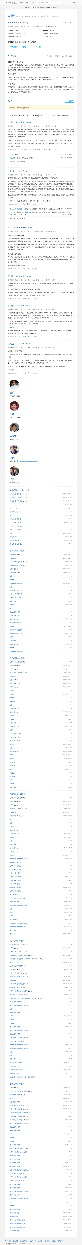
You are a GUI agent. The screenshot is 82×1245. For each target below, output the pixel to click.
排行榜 (47, 1241)
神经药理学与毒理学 (16, 673)
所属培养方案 (67, 23)
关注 (14, 47)
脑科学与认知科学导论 (17, 995)
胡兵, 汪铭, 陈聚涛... (16, 494)
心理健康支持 (24, 1241)
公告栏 (53, 1241)
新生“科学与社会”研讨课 (17, 1063)
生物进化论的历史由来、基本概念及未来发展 (24, 959)
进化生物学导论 (14, 1073)
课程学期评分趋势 (62, 116)
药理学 (12, 680)
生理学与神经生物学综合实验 (19, 859)
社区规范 (15, 1241)
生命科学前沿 (14, 1066)
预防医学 (12, 762)
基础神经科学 (14, 894)
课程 (27, 3)
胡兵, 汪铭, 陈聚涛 (15, 519)
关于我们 (8, 1241)
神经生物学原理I (15, 612)
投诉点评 (33, 1241)
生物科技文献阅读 (15, 966)
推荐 (25, 47)
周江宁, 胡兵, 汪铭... (16, 497)
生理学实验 (13, 555)
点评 (21, 3)
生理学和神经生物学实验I (17, 898)
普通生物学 (13, 576)
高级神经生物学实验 (16, 565)
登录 (74, 3)
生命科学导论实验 (15, 662)
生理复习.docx (12, 201)
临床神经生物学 (14, 1213)
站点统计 (40, 1241)
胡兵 (11, 515)
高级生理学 (13, 787)
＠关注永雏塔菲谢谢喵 (27, 213)
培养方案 (60, 1241)
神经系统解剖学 (14, 751)
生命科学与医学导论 (16, 562)
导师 (33, 3)
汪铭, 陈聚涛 (13, 537)
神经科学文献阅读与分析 (17, 1220)
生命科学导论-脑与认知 (17, 977)
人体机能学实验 (14, 615)
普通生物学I (13, 601)
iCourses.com (35, 7)
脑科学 (12, 855)
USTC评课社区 (11, 2)
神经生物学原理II (15, 1012)
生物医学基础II (14, 902)
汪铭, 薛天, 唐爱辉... (16, 501)
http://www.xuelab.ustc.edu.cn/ (28, 461)
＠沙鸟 (22, 158)
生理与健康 (13, 969)
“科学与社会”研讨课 (16, 1070)
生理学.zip (11, 327)
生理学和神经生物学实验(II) (18, 905)
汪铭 (11, 533)
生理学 (12, 558)
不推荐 (37, 47)
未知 (11, 505)
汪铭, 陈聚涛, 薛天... (16, 540)
